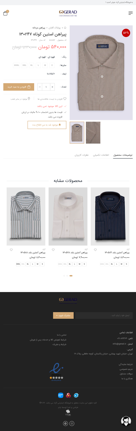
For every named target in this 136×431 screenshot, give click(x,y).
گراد (128, 249)
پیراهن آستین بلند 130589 (117, 252)
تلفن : (130, 338)
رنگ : (63, 57)
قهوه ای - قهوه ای (47, 57)
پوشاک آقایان (55, 28)
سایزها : (62, 65)
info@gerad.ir (119, 344)
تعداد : (63, 87)
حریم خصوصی (126, 369)
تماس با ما (61, 335)
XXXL (18, 264)
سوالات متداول (126, 374)
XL (112, 264)
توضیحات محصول (122, 155)
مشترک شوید (64, 315)
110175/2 (51, 74)
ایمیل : (130, 344)
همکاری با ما (127, 378)
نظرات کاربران (82, 155)
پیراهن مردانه (39, 28)
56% (126, 33)
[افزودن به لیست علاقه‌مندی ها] (95, 249)
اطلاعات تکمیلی (101, 155)
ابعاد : (63, 74)
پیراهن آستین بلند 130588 (33, 252)
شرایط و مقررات (59, 344)
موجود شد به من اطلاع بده (45, 125)
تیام (59, 407)
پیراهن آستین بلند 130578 (75, 252)
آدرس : (129, 349)
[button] (71, 275)
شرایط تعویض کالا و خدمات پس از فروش (48, 340)
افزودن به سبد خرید (16, 87)
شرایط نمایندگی (126, 364)
